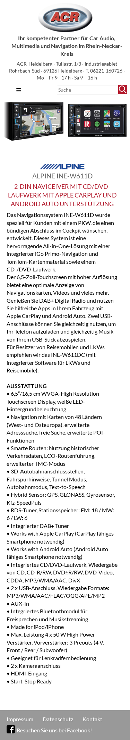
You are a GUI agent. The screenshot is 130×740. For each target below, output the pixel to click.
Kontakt (92, 719)
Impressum (20, 719)
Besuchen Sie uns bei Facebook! (54, 730)
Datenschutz (58, 719)
